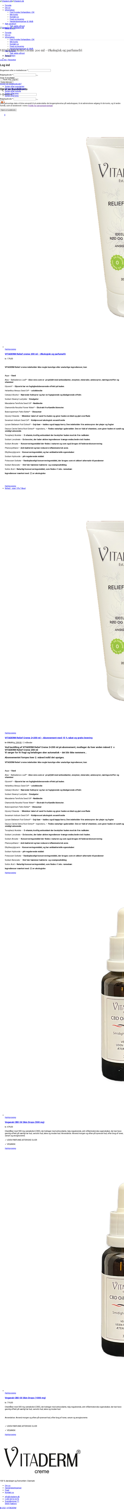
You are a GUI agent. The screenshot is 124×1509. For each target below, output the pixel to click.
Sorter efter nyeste (13, 91)
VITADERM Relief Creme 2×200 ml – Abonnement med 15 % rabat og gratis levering (49, 737)
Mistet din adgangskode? (11, 84)
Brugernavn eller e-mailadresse (14, 70)
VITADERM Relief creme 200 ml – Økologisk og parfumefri (35, 354)
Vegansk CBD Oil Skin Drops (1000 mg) (25, 1398)
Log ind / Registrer (8, 60)
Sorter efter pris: (12, 93)
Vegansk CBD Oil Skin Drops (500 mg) (24, 1122)
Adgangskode (6, 75)
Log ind (14, 79)
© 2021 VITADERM (8, 1508)
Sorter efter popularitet (14, 86)
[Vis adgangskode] (37, 75)
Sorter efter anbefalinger (15, 89)
